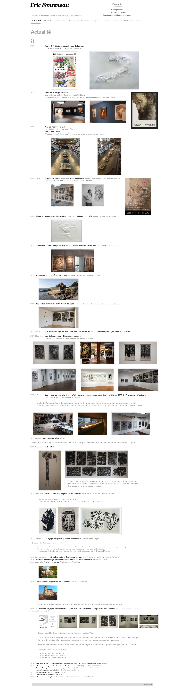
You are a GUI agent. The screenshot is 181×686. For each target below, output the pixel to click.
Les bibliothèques (126, 21)
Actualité (36, 20)
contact (149, 684)
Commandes (139, 21)
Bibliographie (117, 10)
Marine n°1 (85, 21)
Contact (47, 20)
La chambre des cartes (110, 21)
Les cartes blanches (60, 21)
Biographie (117, 4)
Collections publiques (117, 12)
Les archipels (74, 21)
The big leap (95, 21)
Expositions (117, 7)
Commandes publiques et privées (117, 15)
